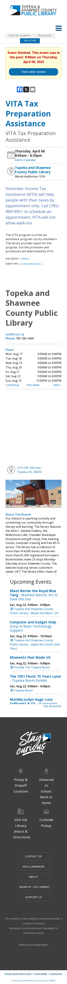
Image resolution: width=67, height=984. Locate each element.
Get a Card (30, 40)
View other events (34, 72)
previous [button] (13, 385)
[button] (59, 28)
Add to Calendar (25, 160)
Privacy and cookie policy (18, 973)
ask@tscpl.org (15, 334)
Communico (55, 973)
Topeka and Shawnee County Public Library (33, 169)
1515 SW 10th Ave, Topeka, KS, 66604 (29, 470)
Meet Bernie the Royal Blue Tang (34, 594)
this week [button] (33, 385)
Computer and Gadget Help (34, 626)
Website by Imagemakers (33, 944)
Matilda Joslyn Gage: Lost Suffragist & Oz (33, 703)
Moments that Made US (30, 657)
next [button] (56, 385)
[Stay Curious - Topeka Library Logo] (33, 744)
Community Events (31, 263)
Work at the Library (34, 887)
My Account (44, 35)
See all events (52, 706)
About (33, 876)
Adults (24, 258)
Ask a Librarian (33, 866)
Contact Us (33, 856)
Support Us (33, 897)
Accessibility (40, 973)
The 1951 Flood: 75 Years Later (35, 678)
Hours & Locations (19, 35)
